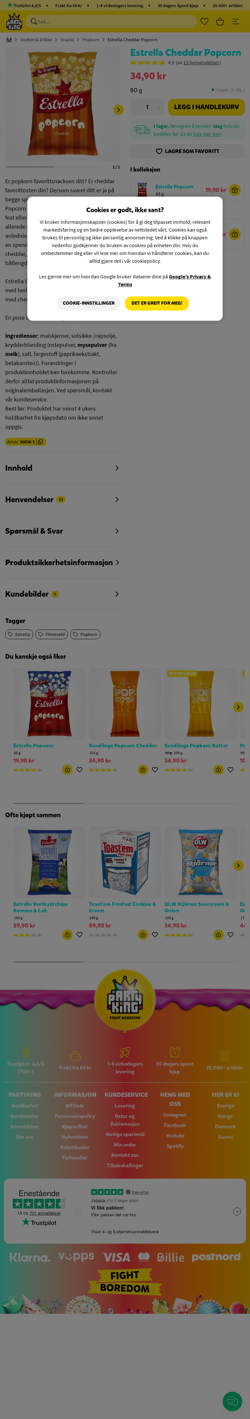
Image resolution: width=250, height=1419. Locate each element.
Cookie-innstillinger (89, 303)
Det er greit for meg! (157, 303)
